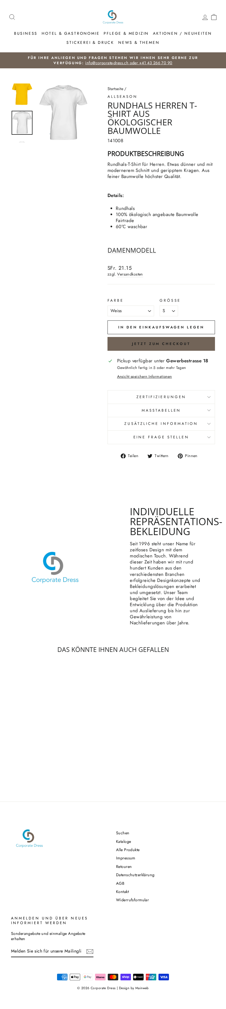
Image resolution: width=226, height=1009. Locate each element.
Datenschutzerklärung (135, 875)
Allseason (122, 96)
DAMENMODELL (131, 250)
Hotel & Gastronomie (70, 33)
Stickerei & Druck (90, 42)
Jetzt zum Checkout (161, 343)
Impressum (125, 858)
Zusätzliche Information (161, 423)
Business (25, 33)
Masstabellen (161, 410)
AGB (120, 883)
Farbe (115, 300)
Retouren (124, 866)
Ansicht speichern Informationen (144, 376)
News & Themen (138, 42)
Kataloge (123, 841)
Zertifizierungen (161, 397)
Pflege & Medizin (126, 33)
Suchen (123, 833)
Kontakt (122, 891)
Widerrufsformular (132, 900)
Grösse (170, 300)
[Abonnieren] (89, 951)
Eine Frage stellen (161, 437)
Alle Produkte (128, 849)
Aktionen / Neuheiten (182, 33)
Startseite (115, 88)
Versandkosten (130, 274)
